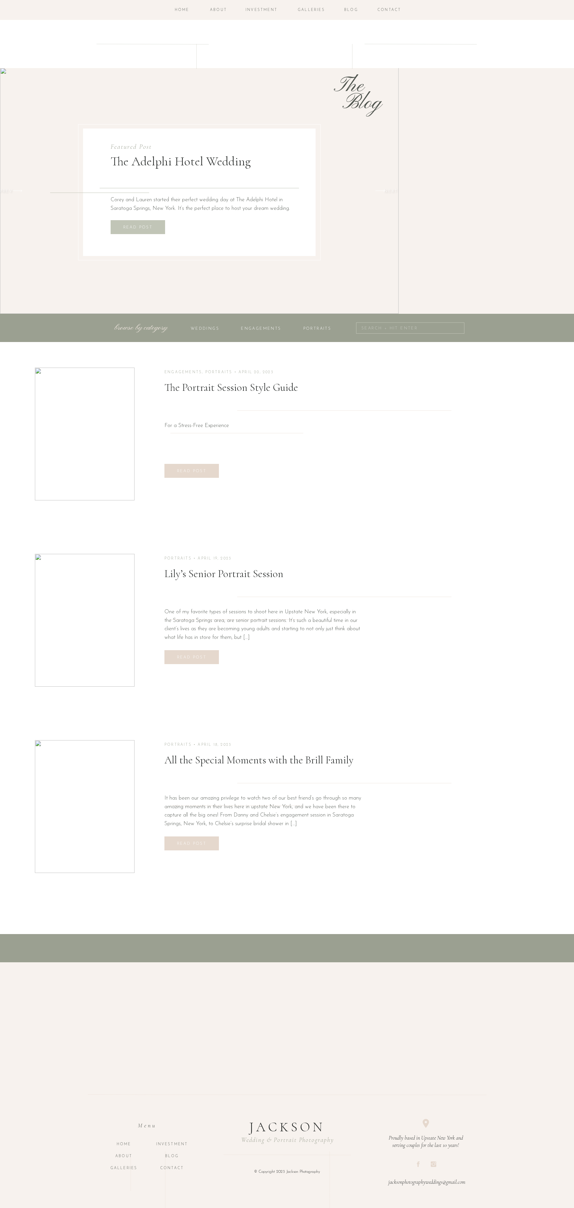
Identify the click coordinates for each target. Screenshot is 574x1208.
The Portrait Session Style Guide (231, 387)
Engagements (183, 372)
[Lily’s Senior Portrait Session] (85, 620)
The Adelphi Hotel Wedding (181, 161)
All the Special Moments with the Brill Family (258, 759)
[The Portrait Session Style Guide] (85, 434)
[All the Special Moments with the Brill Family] (85, 806)
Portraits (219, 372)
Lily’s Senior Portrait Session (223, 573)
